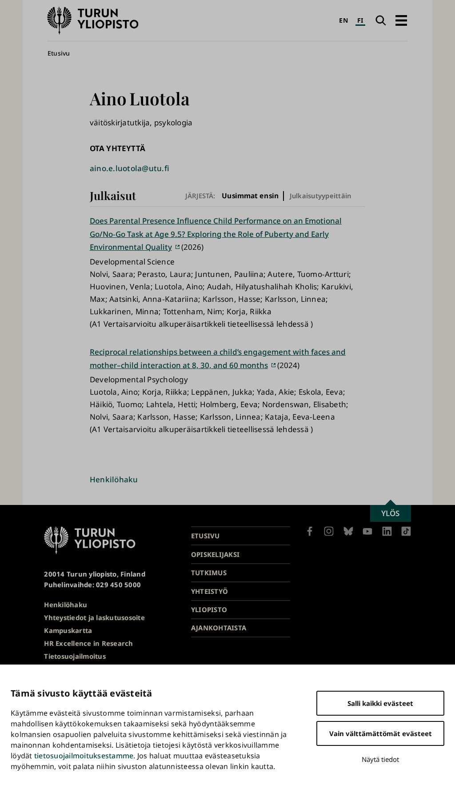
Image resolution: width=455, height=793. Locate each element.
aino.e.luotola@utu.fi (129, 168)
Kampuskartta (68, 630)
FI (360, 20)
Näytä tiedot (380, 759)
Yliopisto (209, 609)
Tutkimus (209, 572)
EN (343, 20)
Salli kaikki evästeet (380, 703)
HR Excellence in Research (88, 643)
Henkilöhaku (114, 479)
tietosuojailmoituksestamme (84, 756)
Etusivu (59, 53)
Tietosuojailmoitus (75, 656)
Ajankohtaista (218, 627)
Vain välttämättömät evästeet (380, 733)
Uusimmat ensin (250, 195)
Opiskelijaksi (215, 554)
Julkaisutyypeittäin (320, 195)
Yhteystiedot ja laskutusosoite (94, 617)
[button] (401, 20)
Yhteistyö (209, 591)
